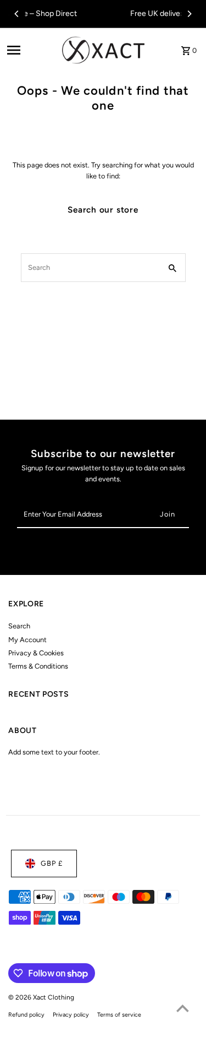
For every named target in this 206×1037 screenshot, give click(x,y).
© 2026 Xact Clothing (41, 997)
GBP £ (52, 863)
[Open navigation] (31, 50)
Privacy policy (71, 1014)
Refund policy (26, 1014)
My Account (27, 640)
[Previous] (17, 14)
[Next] (189, 14)
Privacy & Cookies (36, 653)
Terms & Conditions (38, 666)
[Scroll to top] (182, 1008)
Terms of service (119, 1014)
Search (19, 626)
